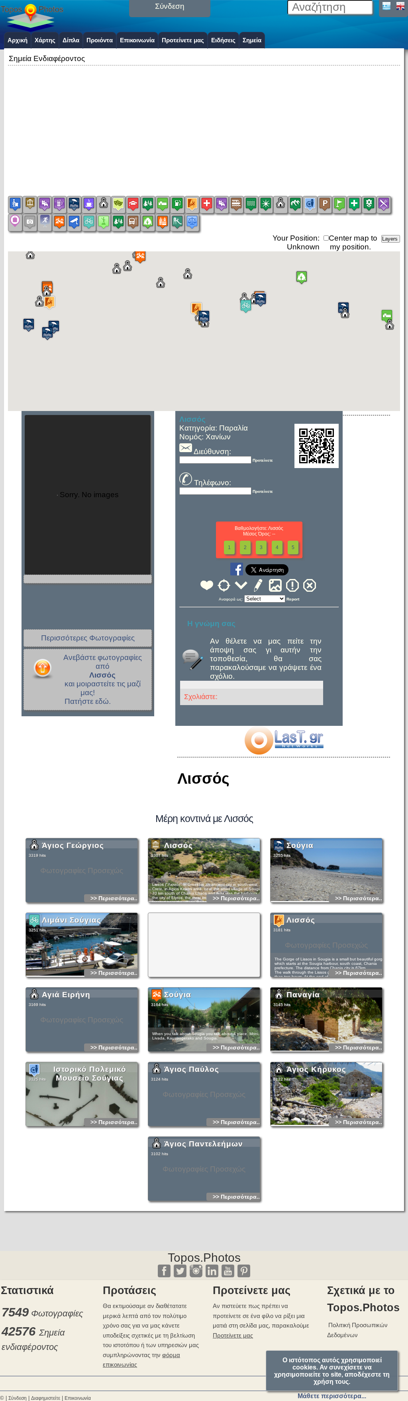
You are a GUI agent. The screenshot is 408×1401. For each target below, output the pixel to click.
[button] (260, 299)
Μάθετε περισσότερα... (332, 1396)
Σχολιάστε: (201, 697)
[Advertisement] (204, 123)
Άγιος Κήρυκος (316, 1069)
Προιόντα (99, 40)
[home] (32, 29)
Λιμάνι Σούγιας (71, 920)
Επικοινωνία (137, 40)
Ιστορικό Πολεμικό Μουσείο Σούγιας (89, 1073)
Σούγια (300, 845)
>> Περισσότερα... (114, 898)
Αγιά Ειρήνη (66, 994)
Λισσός (178, 845)
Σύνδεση (17, 1398)
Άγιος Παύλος (191, 1069)
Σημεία (252, 40)
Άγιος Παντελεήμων (203, 1144)
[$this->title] (284, 752)
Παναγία (303, 994)
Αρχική (17, 40)
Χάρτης (45, 40)
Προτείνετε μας (183, 40)
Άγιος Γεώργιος (73, 845)
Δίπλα (71, 40)
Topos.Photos (204, 1257)
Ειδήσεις (223, 40)
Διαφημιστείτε (45, 1398)
